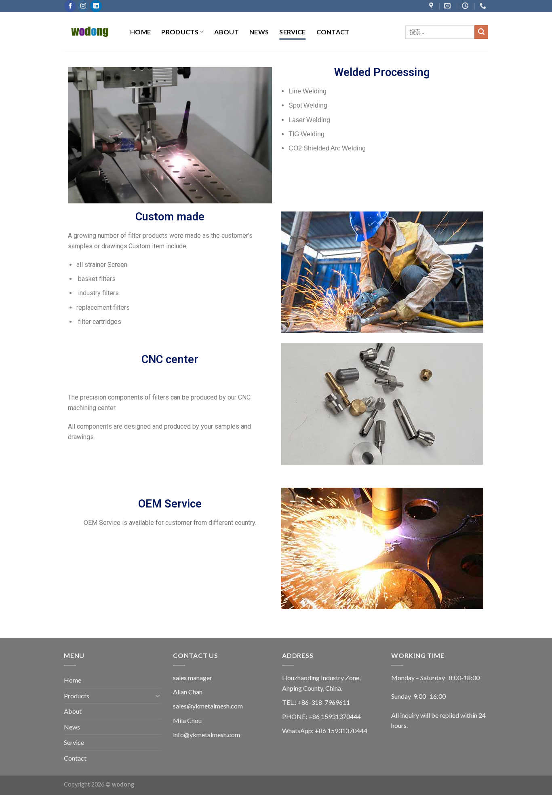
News (259, 32)
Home (140, 32)
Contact (333, 32)
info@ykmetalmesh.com (206, 734)
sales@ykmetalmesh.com (208, 706)
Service (292, 32)
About (226, 32)
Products (179, 32)
